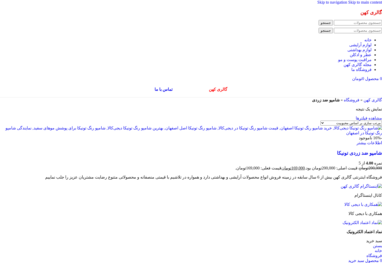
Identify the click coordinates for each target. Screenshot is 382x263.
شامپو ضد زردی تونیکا (359, 153)
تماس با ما (164, 89)
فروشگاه (351, 100)
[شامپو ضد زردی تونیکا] (191, 133)
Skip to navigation (332, 2)
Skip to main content (365, 2)
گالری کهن (373, 100)
